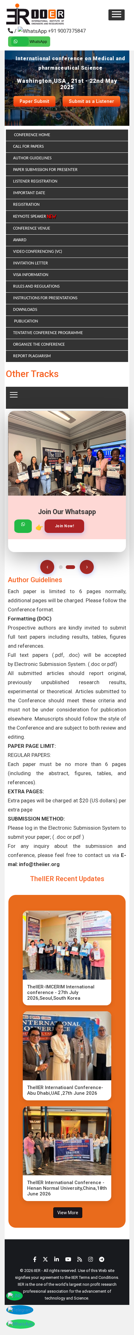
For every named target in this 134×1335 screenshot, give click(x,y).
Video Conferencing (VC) (37, 251)
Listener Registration (35, 181)
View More (67, 1212)
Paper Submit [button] (34, 101)
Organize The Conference (39, 344)
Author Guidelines (32, 158)
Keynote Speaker (30, 216)
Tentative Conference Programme (48, 333)
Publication (25, 321)
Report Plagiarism (32, 356)
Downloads (25, 309)
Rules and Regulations (36, 286)
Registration (26, 204)
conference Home (31, 135)
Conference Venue (31, 228)
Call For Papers (28, 146)
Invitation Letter (30, 263)
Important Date (29, 193)
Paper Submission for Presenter (45, 170)
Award (19, 240)
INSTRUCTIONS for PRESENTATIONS (45, 298)
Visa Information (30, 275)
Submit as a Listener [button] (91, 101)
